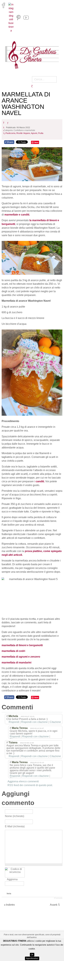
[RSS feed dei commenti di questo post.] (37, 707)
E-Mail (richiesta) (15, 826)
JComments (58, 898)
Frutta (40, 133)
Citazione (55, 722)
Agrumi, (34, 133)
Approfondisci (32, 958)
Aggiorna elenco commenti (23, 781)
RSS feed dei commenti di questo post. (30, 785)
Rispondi (14, 722)
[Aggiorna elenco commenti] (41, 707)
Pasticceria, (11, 133)
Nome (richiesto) (14, 816)
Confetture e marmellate (24, 130)
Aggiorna (12, 879)
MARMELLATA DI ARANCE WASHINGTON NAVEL (26, 103)
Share (9, 142)
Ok (32, 955)
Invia (9, 893)
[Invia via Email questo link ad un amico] (8, 122)
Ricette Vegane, (23, 133)
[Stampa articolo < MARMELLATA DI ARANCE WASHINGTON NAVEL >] (4, 122)
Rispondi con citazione (34, 722)
